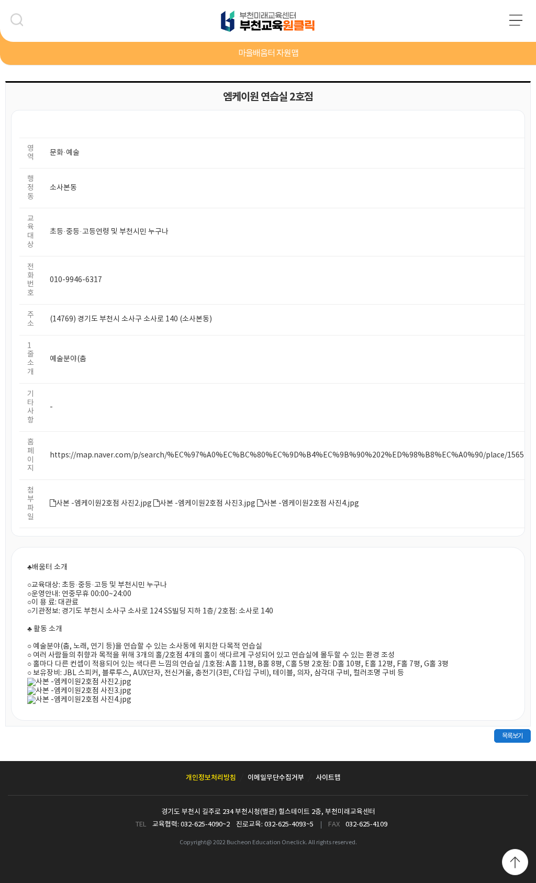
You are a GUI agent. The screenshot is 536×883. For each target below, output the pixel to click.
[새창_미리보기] (79, 682)
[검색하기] (19, 22)
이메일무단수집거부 (276, 778)
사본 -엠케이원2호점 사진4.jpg (311, 503)
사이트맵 (328, 778)
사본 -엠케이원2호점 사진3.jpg (207, 503)
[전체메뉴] (518, 24)
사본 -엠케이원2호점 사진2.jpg (104, 503)
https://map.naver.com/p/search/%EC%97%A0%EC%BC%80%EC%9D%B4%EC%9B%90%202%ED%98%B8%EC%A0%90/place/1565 (287, 455)
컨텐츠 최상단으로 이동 (515, 862)
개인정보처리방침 (211, 778)
